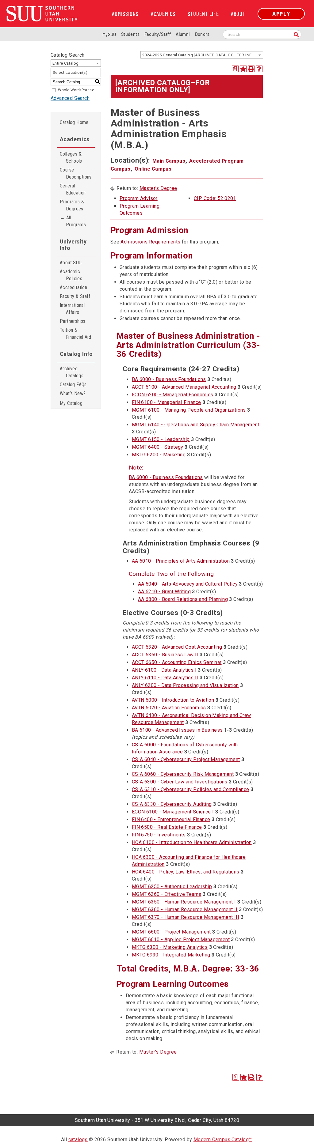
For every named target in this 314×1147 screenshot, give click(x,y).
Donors (202, 34)
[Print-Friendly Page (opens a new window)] (251, 69)
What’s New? (73, 393)
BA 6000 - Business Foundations (169, 379)
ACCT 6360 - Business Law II (165, 655)
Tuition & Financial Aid (75, 333)
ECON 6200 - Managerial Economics (172, 395)
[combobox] (201, 54)
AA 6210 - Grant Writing (164, 591)
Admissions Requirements (150, 242)
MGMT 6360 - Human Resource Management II (185, 909)
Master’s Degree (158, 188)
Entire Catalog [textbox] (65, 63)
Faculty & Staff (75, 296)
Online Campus (153, 169)
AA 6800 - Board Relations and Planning (183, 599)
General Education (73, 189)
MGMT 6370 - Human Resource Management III (185, 917)
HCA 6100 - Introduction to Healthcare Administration (192, 842)
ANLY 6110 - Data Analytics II (165, 678)
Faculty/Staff (157, 34)
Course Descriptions (76, 173)
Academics (163, 13)
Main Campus (169, 161)
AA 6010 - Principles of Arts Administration (181, 561)
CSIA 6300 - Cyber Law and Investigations (180, 782)
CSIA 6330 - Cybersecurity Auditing (172, 804)
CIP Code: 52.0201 (215, 198)
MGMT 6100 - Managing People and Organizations (189, 410)
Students (130, 34)
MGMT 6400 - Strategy (157, 447)
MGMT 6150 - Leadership (161, 439)
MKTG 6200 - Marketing (159, 455)
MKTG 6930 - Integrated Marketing (171, 955)
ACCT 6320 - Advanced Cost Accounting (177, 647)
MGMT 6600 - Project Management (171, 932)
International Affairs (72, 308)
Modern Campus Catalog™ (222, 1139)
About (238, 13)
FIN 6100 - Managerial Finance (166, 402)
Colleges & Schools (71, 157)
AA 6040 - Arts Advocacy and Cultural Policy (188, 584)
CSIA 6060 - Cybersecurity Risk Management (183, 774)
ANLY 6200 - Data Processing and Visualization (185, 685)
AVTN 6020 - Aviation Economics (169, 708)
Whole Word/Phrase (76, 90)
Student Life (203, 13)
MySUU (109, 34)
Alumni (183, 34)
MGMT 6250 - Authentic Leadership (172, 886)
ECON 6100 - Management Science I (173, 812)
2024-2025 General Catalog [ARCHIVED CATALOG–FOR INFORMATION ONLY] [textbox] (202, 55)
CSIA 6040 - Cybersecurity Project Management (186, 759)
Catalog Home (74, 122)
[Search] (296, 35)
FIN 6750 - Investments (159, 835)
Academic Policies (71, 275)
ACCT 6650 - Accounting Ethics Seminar (177, 662)
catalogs (78, 1139)
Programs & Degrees (72, 205)
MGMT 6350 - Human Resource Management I (184, 902)
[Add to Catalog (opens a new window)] (243, 69)
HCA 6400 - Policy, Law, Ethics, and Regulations (185, 872)
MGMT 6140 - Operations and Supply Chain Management (195, 425)
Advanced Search (70, 98)
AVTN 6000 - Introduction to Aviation (173, 700)
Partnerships (73, 321)
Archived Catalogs (71, 372)
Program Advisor (139, 198)
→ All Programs (73, 221)
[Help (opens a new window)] (259, 69)
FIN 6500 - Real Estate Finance (167, 827)
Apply (281, 14)
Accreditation (73, 287)
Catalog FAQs (73, 384)
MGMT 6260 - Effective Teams (166, 894)
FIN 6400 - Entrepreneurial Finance (171, 819)
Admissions (125, 13)
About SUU (71, 263)
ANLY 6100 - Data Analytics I (164, 670)
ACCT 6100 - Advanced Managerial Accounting (184, 387)
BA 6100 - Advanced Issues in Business (177, 730)
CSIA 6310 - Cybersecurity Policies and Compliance (190, 789)
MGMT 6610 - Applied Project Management (181, 939)
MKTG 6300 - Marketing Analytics (170, 947)
